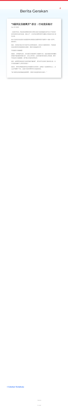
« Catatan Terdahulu (15, 387)
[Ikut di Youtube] (27, 410)
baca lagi (11, 139)
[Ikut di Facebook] (15, 410)
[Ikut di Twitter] (19, 410)
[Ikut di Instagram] (23, 410)
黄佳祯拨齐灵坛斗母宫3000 (25, 307)
